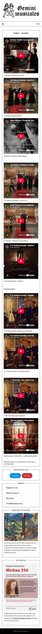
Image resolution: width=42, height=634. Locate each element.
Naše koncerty (12, 493)
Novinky (10, 498)
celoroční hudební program (22, 618)
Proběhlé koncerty (14, 503)
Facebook (15, 476)
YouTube (27, 476)
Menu (38, 24)
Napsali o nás (12, 487)
